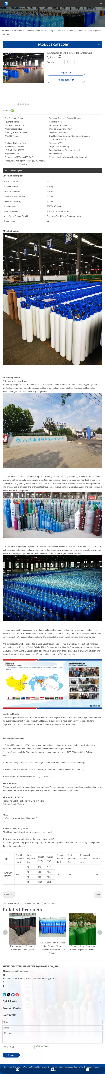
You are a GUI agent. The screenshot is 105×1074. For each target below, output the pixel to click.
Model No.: (54, 125)
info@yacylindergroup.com (17, 971)
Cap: (51, 136)
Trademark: (54, 143)
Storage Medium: (56, 157)
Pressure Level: (12, 161)
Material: (53, 153)
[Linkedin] (4, 994)
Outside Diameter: (57, 129)
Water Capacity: (12, 129)
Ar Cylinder (49, 903)
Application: (10, 153)
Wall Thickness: (12, 125)
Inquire (64, 73)
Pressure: (9, 157)
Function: (53, 150)
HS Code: (9, 150)
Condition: (53, 122)
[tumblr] (17, 994)
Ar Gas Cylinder (32, 903)
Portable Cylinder (12, 903)
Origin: (52, 146)
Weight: (8, 136)
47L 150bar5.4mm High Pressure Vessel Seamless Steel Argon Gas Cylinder (22, 946)
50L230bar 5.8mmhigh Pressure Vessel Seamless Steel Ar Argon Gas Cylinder (82, 946)
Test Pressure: (55, 132)
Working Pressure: (13, 132)
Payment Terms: (12, 122)
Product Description (13, 170)
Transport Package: (58, 118)
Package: (9, 143)
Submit (11, 1055)
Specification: (11, 146)
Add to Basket (64, 80)
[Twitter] (8, 994)
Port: (7, 118)
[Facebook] (13, 994)
